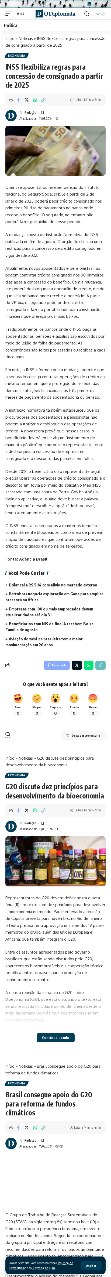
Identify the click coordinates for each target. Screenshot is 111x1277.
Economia (16, 55)
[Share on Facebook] (18, 99)
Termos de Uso (43, 1267)
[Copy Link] (43, 99)
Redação (30, 113)
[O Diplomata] (56, 14)
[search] (87, 14)
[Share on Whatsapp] (35, 99)
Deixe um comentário (86, 735)
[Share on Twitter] (26, 99)
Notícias (26, 38)
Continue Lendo (55, 1037)
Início (10, 38)
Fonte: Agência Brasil (26, 559)
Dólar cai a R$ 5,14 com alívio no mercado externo (53, 584)
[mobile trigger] (10, 13)
